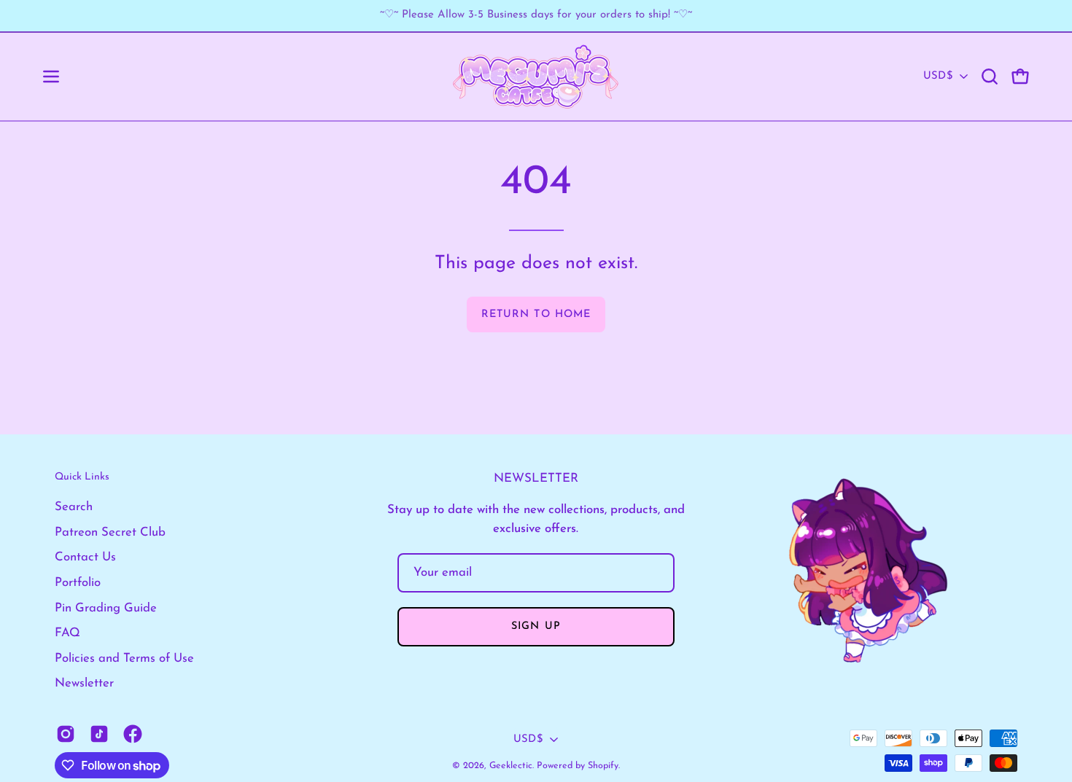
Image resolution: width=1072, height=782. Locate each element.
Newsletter (84, 683)
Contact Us (85, 557)
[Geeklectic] (536, 76)
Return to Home (536, 314)
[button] (989, 76)
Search (74, 507)
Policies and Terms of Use (124, 658)
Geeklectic (510, 766)
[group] (536, 15)
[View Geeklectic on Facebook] (133, 734)
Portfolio (78, 582)
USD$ (937, 76)
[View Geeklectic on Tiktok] (99, 734)
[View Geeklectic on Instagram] (66, 734)
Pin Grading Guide (106, 608)
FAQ (67, 633)
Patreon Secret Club (110, 532)
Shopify (603, 766)
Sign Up (536, 626)
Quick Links (82, 477)
